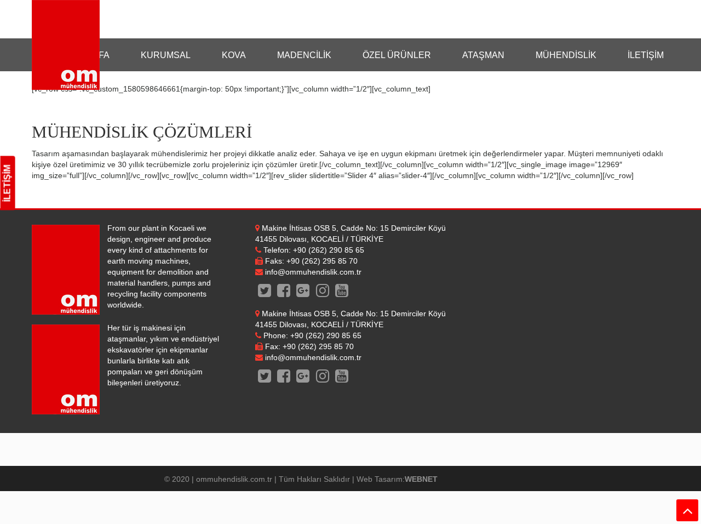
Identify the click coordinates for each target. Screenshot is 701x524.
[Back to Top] (687, 510)
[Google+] (303, 293)
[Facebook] (284, 293)
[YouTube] (341, 293)
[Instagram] (322, 293)
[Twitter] (264, 293)
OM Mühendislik (66, 45)
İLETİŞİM (7, 183)
